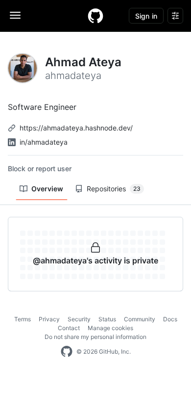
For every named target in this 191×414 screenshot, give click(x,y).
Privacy (49, 319)
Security (79, 319)
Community (139, 319)
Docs (170, 319)
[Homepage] (95, 16)
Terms (22, 319)
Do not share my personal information (95, 336)
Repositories (114, 188)
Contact (69, 328)
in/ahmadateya (44, 142)
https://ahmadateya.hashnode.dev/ (76, 128)
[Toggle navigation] (15, 15)
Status (107, 319)
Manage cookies (110, 328)
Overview (47, 188)
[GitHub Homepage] (66, 351)
